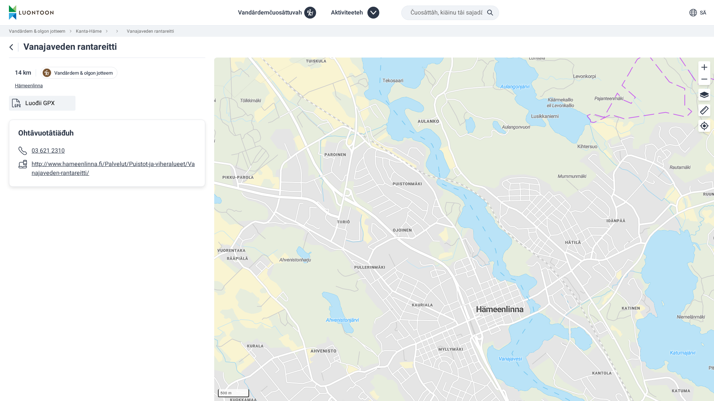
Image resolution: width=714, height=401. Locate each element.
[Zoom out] (704, 79)
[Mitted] (704, 110)
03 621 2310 (48, 150)
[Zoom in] (704, 67)
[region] (464, 229)
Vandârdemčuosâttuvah (270, 12)
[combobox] (450, 13)
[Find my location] (704, 126)
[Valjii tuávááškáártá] (704, 95)
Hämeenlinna (29, 86)
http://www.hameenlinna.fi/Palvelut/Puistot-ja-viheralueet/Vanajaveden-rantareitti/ (113, 168)
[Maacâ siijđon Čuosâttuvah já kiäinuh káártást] (11, 47)
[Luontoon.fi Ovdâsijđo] (31, 13)
